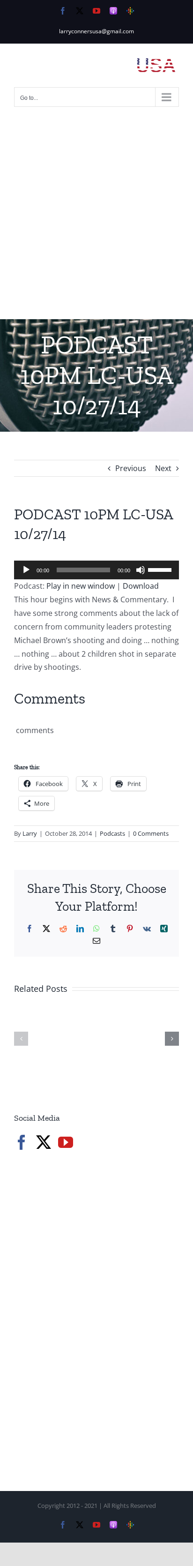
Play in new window (80, 586)
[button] (21, 1039)
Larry (29, 833)
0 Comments (151, 833)
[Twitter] (43, 1142)
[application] (96, 570)
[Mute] (140, 570)
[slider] (161, 569)
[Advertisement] (96, 218)
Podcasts (112, 833)
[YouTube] (65, 1142)
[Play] (26, 570)
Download (141, 586)
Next (163, 468)
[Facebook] (21, 1142)
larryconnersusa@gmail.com (96, 31)
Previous (130, 468)
